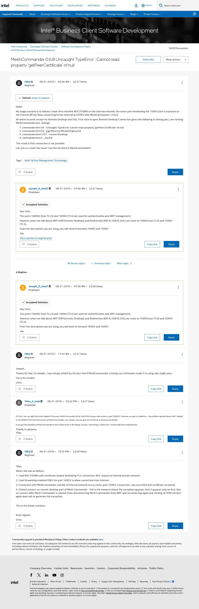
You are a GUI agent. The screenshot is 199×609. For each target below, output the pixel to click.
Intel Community (19, 46)
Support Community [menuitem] (12, 14)
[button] (182, 82)
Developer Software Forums (44, 46)
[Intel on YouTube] (54, 575)
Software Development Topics (75, 46)
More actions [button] (173, 59)
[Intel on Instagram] (62, 575)
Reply (175, 172)
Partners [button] (94, 5)
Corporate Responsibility (121, 568)
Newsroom (76, 568)
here (101, 539)
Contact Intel (61, 568)
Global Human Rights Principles (119, 592)
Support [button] (39, 5)
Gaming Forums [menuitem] (115, 14)
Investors (90, 568)
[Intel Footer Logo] (15, 582)
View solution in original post (36, 238)
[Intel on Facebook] (31, 575)
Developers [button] (75, 5)
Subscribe (148, 59)
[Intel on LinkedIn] (46, 575)
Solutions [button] (56, 5)
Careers (101, 568)
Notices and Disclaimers (136, 590)
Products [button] (22, 5)
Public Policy (156, 568)
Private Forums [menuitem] (151, 14)
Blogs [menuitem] (133, 14)
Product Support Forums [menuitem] (88, 14)
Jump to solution (36, 98)
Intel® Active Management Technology (46, 160)
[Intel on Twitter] (39, 575)
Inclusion (142, 568)
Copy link (152, 244)
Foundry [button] (110, 5)
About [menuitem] (32, 14)
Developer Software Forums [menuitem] (54, 14)
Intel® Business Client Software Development (33, 50)
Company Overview (41, 568)
